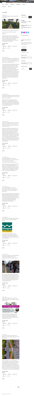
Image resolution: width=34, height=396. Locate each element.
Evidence (24, 4)
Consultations (18, 4)
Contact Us (9, 6)
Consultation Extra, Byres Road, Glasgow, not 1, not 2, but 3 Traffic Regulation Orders (10, 219)
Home (3, 4)
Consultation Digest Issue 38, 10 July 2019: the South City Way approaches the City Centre (10, 337)
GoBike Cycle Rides (26, 27)
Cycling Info (4, 6)
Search (30, 17)
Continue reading (5, 43)
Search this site (23, 15)
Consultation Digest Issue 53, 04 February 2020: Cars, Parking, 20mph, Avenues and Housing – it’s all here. (10, 96)
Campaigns (12, 4)
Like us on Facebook (25, 35)
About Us (7, 4)
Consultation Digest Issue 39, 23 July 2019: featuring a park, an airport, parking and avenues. (10, 299)
